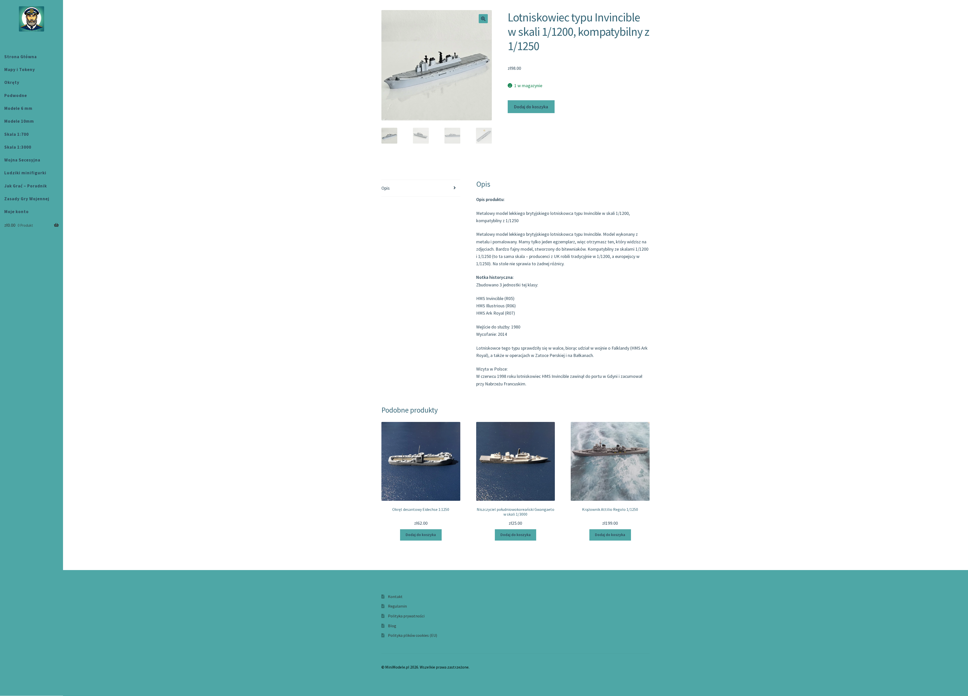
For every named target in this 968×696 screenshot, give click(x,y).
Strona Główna (20, 56)
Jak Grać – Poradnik (25, 186)
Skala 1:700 (16, 134)
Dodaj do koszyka (531, 107)
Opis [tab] (385, 188)
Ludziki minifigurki (25, 173)
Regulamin (397, 606)
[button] (483, 18)
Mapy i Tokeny (19, 69)
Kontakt (395, 596)
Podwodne (15, 95)
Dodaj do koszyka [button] (421, 534)
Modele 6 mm (18, 108)
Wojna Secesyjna (22, 160)
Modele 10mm (19, 121)
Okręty (11, 82)
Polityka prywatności (406, 615)
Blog (392, 625)
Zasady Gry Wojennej (26, 199)
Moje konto (16, 211)
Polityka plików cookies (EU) (412, 635)
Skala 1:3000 (17, 147)
